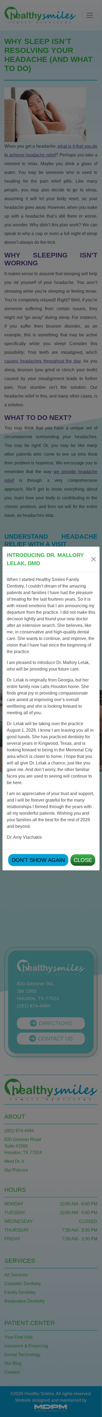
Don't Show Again (38, 860)
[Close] (93, 559)
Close (83, 860)
